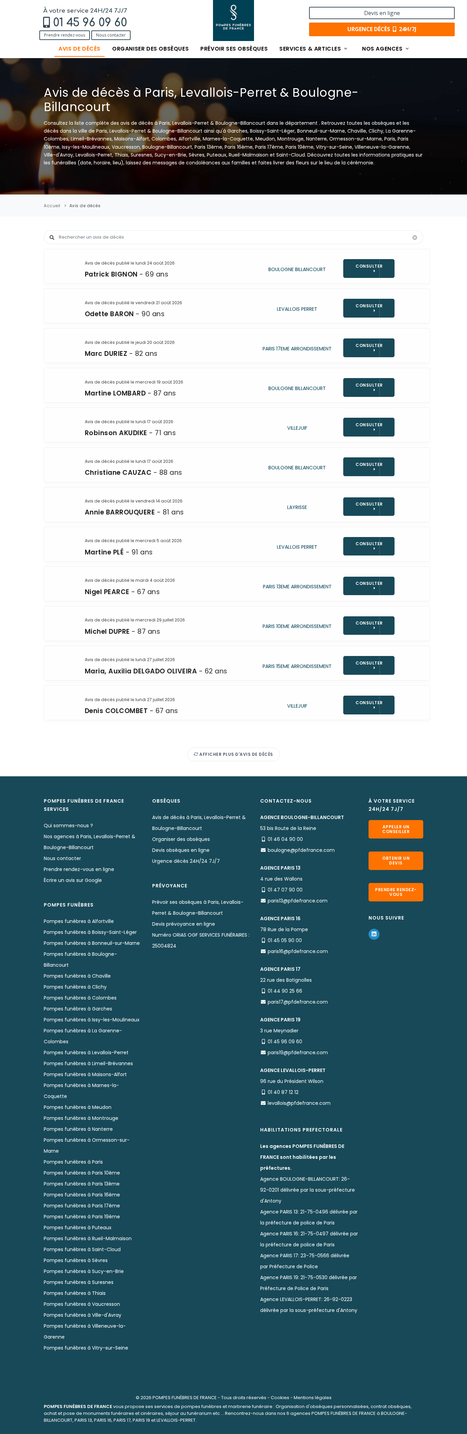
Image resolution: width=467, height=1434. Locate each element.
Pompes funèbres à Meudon (77, 1107)
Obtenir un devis (396, 860)
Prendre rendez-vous (64, 35)
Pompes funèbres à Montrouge (81, 1118)
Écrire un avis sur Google (73, 880)
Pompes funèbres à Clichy (75, 986)
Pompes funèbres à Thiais (75, 1293)
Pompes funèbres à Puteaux (77, 1227)
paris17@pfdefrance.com (298, 1002)
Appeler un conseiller (396, 829)
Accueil (52, 206)
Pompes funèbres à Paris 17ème (82, 1205)
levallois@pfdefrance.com (299, 1103)
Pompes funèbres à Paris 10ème (82, 1172)
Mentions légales (313, 1397)
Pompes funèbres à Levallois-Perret (86, 1052)
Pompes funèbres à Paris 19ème (82, 1216)
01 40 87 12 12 (283, 1092)
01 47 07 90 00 (285, 889)
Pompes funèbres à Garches (78, 1008)
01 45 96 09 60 (90, 23)
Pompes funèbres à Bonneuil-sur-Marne (92, 943)
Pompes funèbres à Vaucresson (82, 1304)
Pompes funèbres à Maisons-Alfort (85, 1074)
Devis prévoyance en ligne (183, 924)
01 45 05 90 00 (285, 940)
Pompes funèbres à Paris (73, 1161)
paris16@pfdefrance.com (298, 951)
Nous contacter (111, 35)
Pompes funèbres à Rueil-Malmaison (88, 1238)
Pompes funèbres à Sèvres (76, 1260)
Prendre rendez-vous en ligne (79, 869)
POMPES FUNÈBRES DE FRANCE (184, 1397)
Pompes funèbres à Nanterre (78, 1129)
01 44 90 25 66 (285, 991)
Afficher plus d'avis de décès (235, 754)
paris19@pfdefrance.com (298, 1052)
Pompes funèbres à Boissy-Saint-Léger (90, 932)
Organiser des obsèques (150, 49)
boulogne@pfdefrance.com (301, 850)
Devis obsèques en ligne (181, 850)
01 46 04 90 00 (285, 839)
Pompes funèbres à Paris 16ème (82, 1194)
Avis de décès (79, 49)
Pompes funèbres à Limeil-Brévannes (88, 1063)
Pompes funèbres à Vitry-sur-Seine (86, 1347)
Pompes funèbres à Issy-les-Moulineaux (91, 1019)
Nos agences (383, 49)
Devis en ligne (382, 13)
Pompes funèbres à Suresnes (79, 1282)
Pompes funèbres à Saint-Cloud (82, 1249)
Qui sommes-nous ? (68, 825)
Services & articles (311, 49)
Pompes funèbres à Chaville (77, 976)
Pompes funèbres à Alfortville (79, 921)
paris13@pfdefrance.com (298, 900)
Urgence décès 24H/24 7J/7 (186, 861)
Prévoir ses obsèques (234, 49)
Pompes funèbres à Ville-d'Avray (82, 1315)
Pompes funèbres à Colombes (80, 997)
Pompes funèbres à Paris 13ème (82, 1183)
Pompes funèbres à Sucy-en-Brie (84, 1271)
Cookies (280, 1397)
